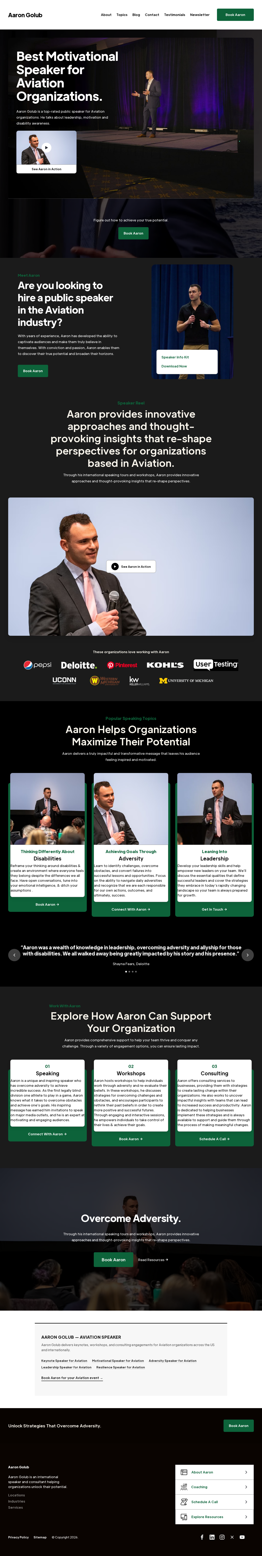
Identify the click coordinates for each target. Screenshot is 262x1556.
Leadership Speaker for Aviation (66, 1367)
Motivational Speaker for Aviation (118, 1360)
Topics (122, 14)
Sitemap (40, 1537)
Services (15, 1507)
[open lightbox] (46, 148)
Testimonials (174, 14)
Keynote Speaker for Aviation (64, 1360)
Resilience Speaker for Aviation (120, 1367)
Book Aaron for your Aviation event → (72, 1378)
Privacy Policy (18, 1537)
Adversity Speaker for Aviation (172, 1360)
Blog (136, 14)
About (106, 14)
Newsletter (200, 14)
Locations (16, 1495)
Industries (16, 1501)
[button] (14, 955)
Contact (152, 14)
